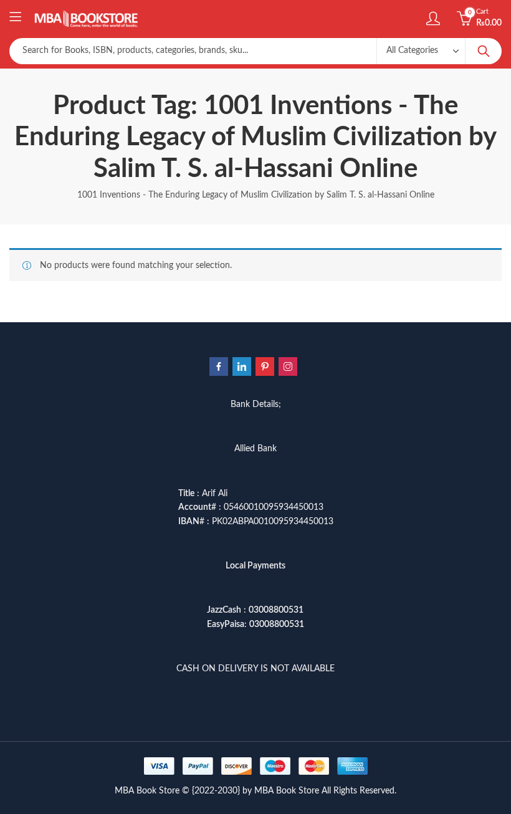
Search (484, 51)
